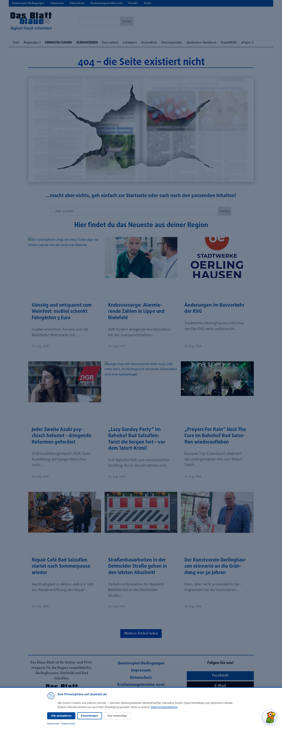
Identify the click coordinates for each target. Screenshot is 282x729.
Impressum (53, 723)
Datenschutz (68, 723)
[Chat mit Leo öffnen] (270, 717)
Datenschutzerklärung (164, 707)
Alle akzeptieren (61, 715)
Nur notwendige (117, 715)
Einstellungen (89, 715)
